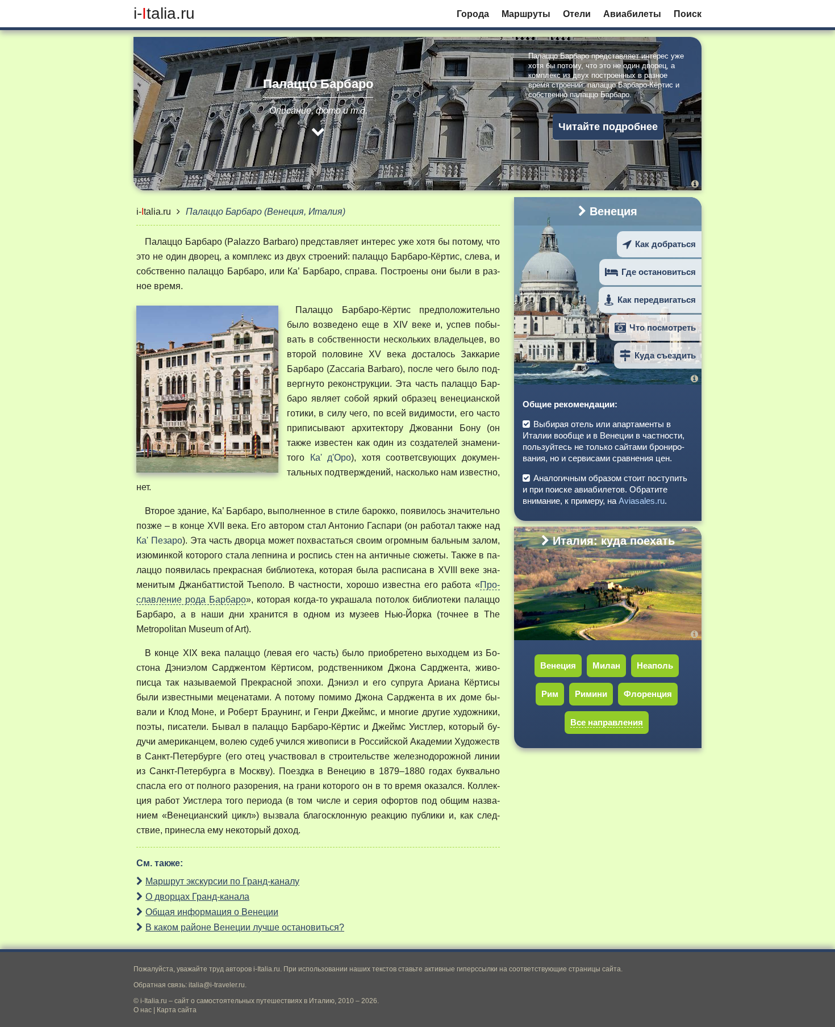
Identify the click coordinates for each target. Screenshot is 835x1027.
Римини (591, 694)
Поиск (688, 14)
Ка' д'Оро (331, 457)
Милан (606, 665)
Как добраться (665, 244)
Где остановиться (658, 272)
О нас (142, 1010)
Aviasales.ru (642, 501)
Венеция (613, 211)
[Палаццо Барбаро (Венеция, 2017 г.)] (695, 184)
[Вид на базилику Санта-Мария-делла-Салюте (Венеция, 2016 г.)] (696, 378)
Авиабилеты (632, 14)
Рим (549, 694)
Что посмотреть (662, 327)
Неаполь (655, 665)
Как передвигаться (656, 299)
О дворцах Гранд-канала (197, 896)
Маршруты (526, 14)
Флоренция (648, 694)
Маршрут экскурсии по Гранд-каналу (222, 881)
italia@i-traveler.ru (217, 985)
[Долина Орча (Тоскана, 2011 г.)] (696, 634)
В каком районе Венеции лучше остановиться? (244, 927)
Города (473, 14)
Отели (577, 14)
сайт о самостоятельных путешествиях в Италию (254, 1001)
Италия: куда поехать (614, 541)
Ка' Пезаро (159, 540)
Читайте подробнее (608, 126)
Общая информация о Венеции (211, 912)
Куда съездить (665, 355)
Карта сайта (177, 1010)
